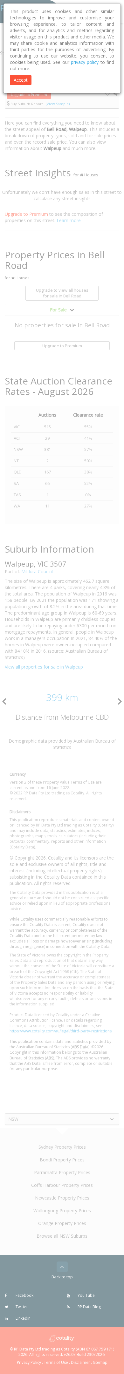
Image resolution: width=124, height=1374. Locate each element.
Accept (21, 80)
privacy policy (85, 62)
